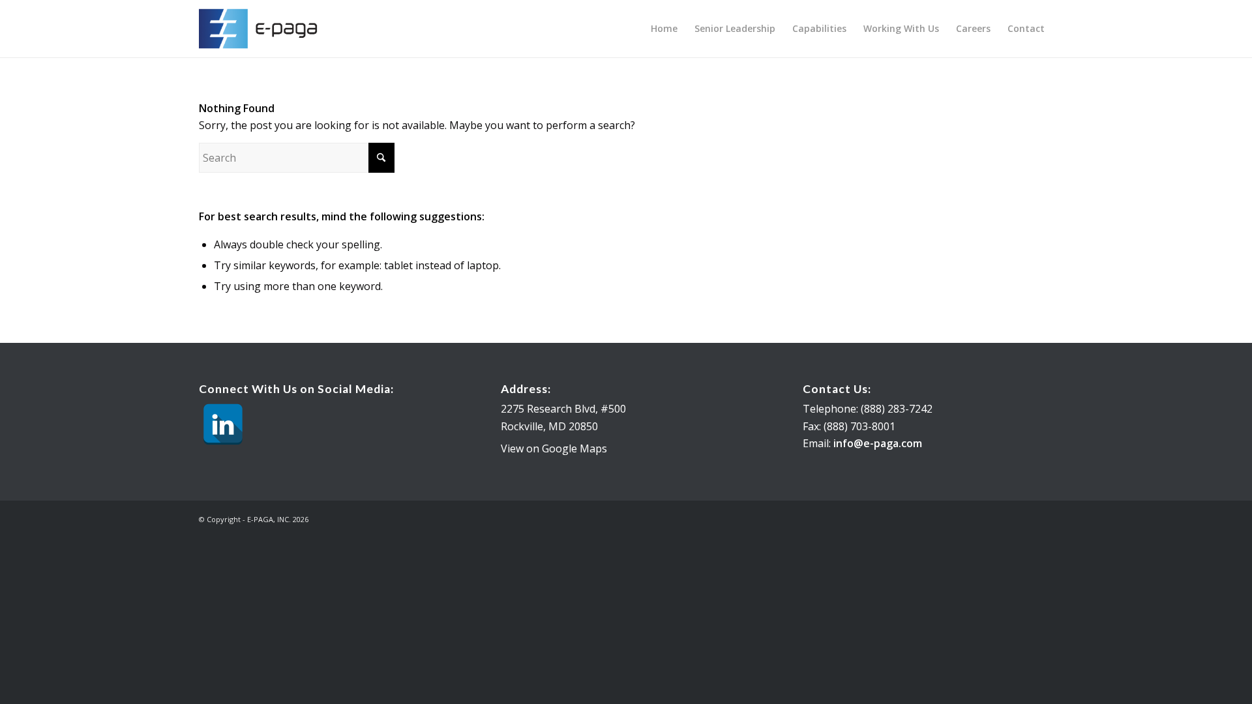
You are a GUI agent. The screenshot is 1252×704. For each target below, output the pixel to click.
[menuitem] (664, 28)
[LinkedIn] (223, 424)
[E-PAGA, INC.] (262, 28)
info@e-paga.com (877, 443)
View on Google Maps (554, 448)
